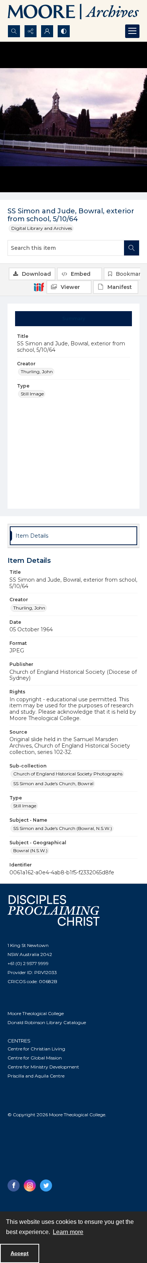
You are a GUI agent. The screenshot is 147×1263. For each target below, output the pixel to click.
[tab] (74, 319)
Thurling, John (37, 371)
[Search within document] (131, 247)
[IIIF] (39, 286)
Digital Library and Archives (41, 228)
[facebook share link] (14, 1185)
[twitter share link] (46, 1185)
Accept (20, 1253)
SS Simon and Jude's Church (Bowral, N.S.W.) (62, 828)
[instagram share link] (30, 1185)
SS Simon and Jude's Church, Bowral (53, 783)
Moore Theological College (36, 1013)
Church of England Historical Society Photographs (67, 774)
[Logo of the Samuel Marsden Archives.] (73, 12)
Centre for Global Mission (35, 1058)
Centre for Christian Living (36, 1049)
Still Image (32, 394)
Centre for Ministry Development (43, 1067)
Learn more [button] (68, 1232)
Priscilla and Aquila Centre (36, 1076)
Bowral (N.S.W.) (30, 850)
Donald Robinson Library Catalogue (47, 1022)
